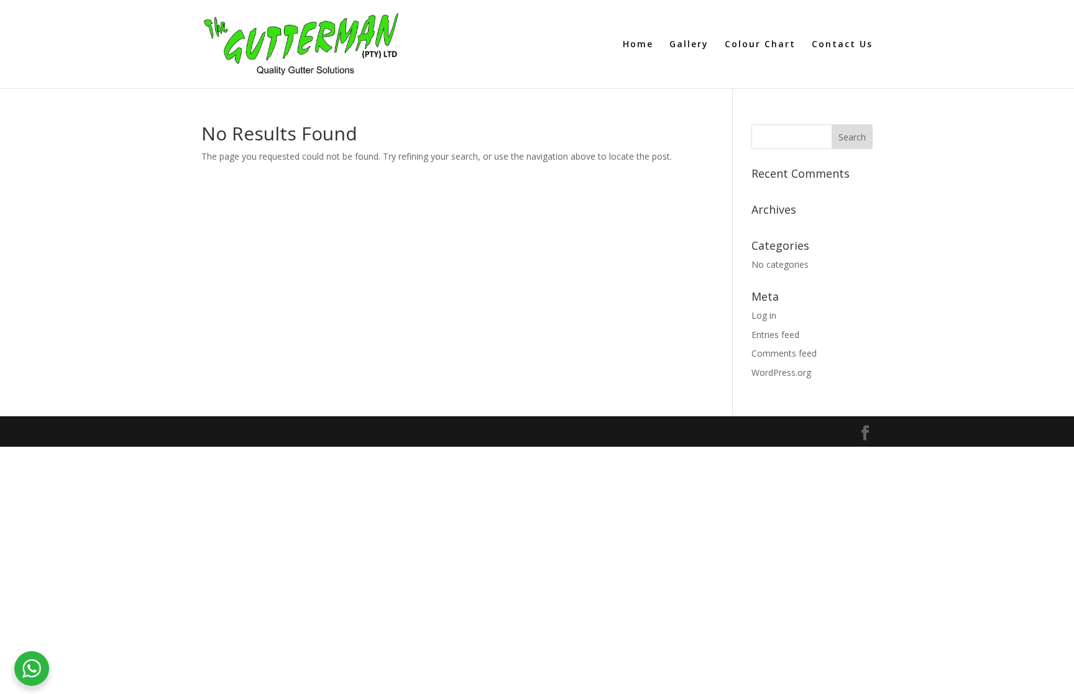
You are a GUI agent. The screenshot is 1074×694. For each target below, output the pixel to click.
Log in (763, 315)
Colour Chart (760, 45)
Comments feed (784, 353)
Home (638, 45)
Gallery (689, 45)
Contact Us (842, 45)
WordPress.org (781, 372)
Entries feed (775, 334)
